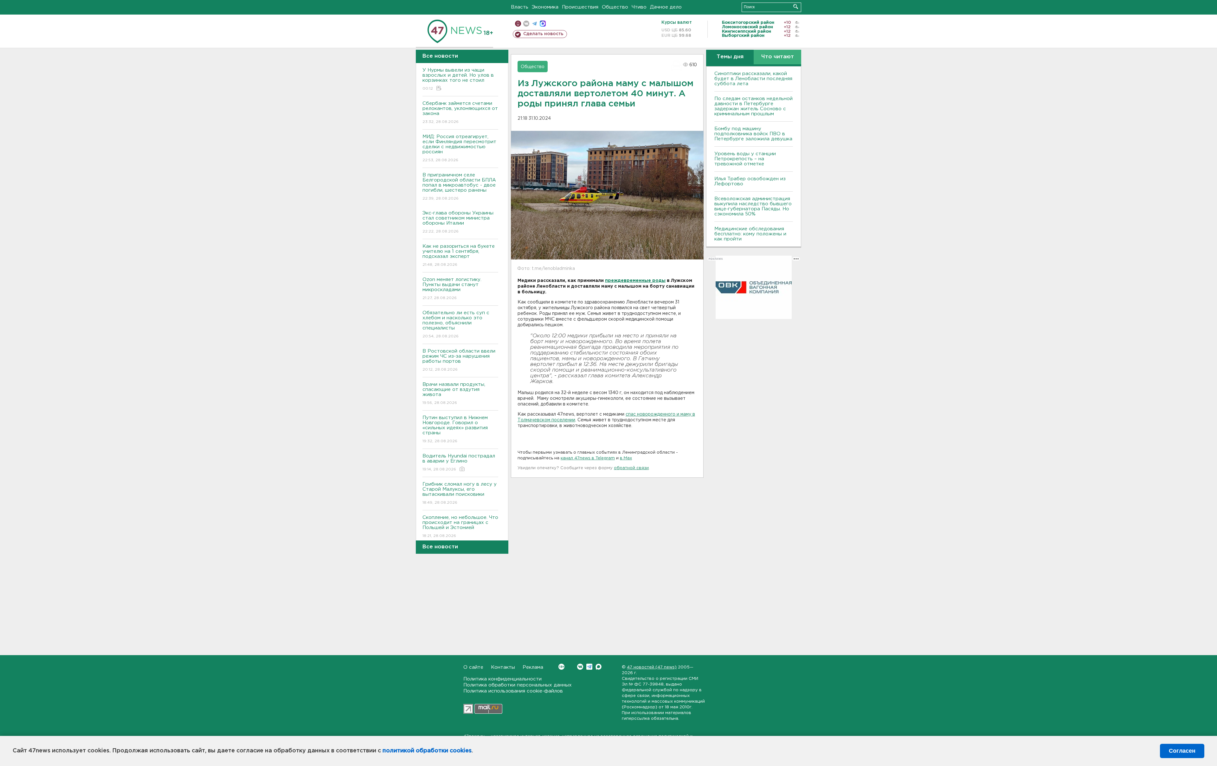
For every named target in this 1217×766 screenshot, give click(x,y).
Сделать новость (543, 34)
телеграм (534, 24)
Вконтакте (580, 667)
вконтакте (526, 24)
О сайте (473, 667)
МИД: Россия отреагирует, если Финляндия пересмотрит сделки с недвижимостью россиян (459, 148)
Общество (615, 7)
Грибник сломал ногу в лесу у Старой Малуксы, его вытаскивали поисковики (459, 493)
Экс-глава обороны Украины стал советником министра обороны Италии (457, 222)
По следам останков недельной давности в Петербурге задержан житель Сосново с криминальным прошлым (753, 106)
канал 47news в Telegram (588, 458)
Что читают (777, 56)
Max (599, 667)
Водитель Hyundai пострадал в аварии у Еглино (458, 462)
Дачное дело (666, 7)
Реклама (533, 667)
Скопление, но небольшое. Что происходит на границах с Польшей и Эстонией (460, 526)
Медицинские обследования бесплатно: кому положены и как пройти (750, 234)
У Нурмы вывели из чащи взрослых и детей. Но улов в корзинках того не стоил (458, 79)
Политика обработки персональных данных (517, 685)
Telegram (589, 667)
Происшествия (580, 7)
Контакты (503, 667)
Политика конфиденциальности (502, 679)
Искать (795, 6)
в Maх (626, 458)
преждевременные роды (635, 281)
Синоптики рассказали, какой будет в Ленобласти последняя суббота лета (753, 79)
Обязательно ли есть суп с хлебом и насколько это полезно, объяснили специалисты (455, 324)
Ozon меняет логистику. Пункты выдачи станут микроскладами (451, 289)
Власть (519, 7)
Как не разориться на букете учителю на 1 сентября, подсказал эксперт (458, 255)
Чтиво (639, 7)
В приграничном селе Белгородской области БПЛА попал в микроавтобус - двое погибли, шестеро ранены (459, 186)
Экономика (545, 7)
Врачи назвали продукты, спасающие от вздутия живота (453, 393)
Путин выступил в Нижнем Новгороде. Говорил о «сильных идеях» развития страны (455, 429)
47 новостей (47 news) (652, 667)
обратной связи (631, 468)
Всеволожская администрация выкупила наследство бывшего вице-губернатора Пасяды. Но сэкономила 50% (753, 206)
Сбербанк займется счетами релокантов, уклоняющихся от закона (460, 112)
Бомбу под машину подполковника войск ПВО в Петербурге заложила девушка (753, 134)
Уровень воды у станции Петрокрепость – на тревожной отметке (745, 159)
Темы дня (730, 56)
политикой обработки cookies (427, 750)
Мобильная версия (518, 24)
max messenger (543, 24)
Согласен (1182, 751)
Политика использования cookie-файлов (513, 691)
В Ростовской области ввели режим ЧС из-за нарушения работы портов (458, 360)
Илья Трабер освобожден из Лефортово (750, 181)
